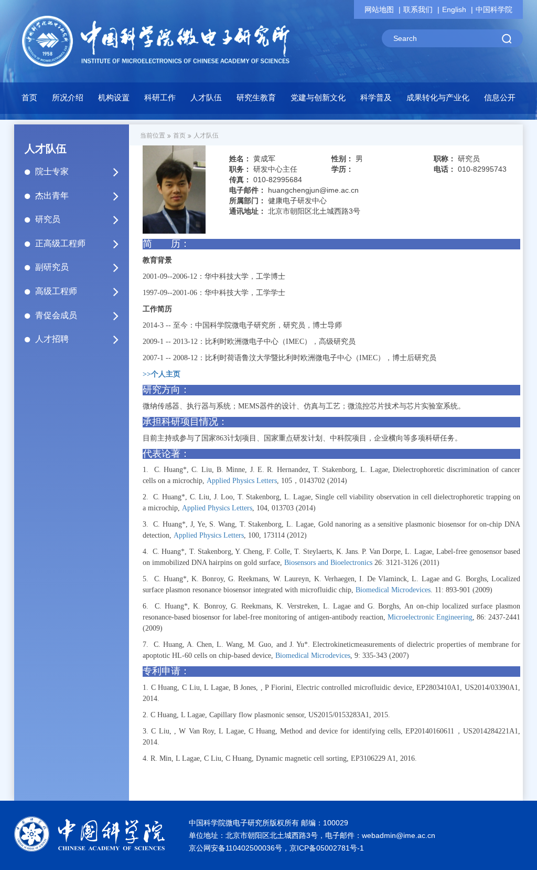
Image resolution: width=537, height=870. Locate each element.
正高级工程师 (60, 243)
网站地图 (379, 9)
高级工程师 (56, 291)
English (454, 9)
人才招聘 (52, 338)
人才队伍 (206, 135)
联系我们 (418, 9)
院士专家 (52, 171)
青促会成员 (56, 315)
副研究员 (52, 267)
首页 (29, 97)
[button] (114, 100)
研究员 (47, 219)
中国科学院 (494, 9)
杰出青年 (52, 195)
